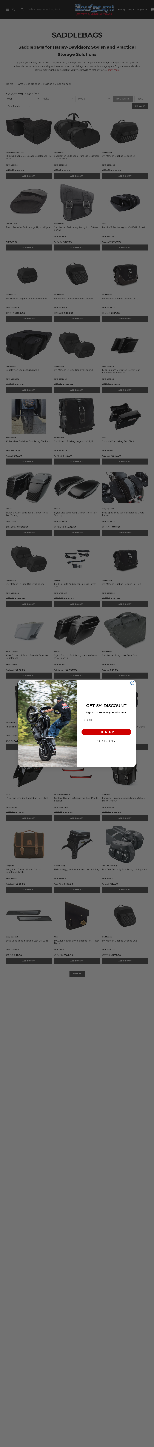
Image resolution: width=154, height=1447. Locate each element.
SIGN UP (106, 732)
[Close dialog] (132, 683)
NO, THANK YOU (106, 741)
